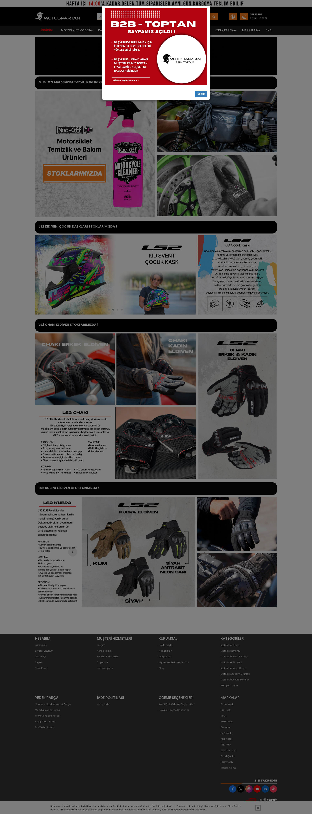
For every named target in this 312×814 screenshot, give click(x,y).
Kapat (201, 94)
